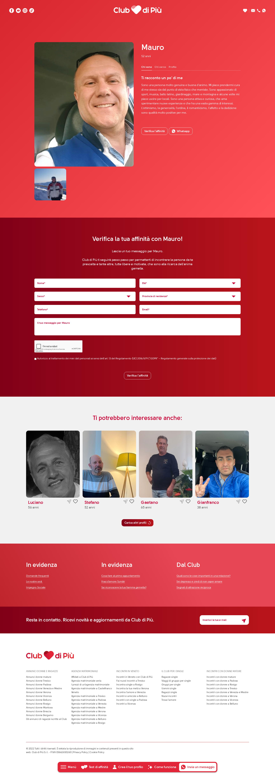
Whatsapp (183, 131)
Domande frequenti (37, 575)
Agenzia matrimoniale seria (86, 680)
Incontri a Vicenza (126, 703)
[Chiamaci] (258, 9)
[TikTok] (31, 9)
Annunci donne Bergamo (39, 715)
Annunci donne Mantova (39, 707)
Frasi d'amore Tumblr (113, 581)
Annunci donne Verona (38, 692)
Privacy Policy (80, 752)
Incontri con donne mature (221, 677)
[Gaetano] (165, 464)
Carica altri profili (135, 522)
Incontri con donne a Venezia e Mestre (227, 692)
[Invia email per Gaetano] (182, 502)
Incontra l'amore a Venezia (130, 692)
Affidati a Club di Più (82, 677)
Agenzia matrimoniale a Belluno (88, 719)
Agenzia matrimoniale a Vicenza (88, 715)
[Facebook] (11, 9)
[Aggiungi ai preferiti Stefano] (131, 502)
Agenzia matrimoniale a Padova (88, 700)
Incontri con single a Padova (131, 700)
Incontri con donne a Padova (222, 680)
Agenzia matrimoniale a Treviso (88, 696)
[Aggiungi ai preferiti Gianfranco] (244, 502)
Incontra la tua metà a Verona (132, 688)
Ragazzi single (169, 692)
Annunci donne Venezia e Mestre (44, 688)
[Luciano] (53, 464)
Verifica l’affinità (154, 131)
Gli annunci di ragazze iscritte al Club (46, 719)
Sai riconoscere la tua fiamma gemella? (123, 587)
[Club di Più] (137, 9)
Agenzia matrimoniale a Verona (88, 711)
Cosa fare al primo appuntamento (120, 575)
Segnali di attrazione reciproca (193, 587)
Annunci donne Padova (38, 684)
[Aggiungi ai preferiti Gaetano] (188, 502)
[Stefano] (109, 464)
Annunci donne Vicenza (39, 696)
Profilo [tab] (172, 66)
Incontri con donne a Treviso (222, 688)
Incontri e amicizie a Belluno (131, 696)
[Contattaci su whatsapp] (264, 9)
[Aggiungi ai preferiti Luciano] (75, 502)
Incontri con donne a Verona (222, 696)
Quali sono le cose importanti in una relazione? (203, 575)
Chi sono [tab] (146, 66)
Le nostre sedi (34, 581)
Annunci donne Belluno (38, 700)
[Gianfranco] (222, 464)
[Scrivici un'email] (253, 9)
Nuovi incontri (169, 696)
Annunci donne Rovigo (38, 703)
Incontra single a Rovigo (129, 684)
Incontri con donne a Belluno (222, 703)
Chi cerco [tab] (160, 66)
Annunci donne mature (38, 677)
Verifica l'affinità (137, 375)
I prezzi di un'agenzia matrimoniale (90, 684)
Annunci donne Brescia (38, 711)
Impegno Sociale (36, 587)
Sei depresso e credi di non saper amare (199, 581)
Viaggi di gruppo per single (176, 680)
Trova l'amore (169, 700)
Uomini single (169, 688)
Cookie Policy (97, 752)
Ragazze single (170, 677)
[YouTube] (18, 9)
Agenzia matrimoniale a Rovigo (88, 722)
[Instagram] (25, 9)
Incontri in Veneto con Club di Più (134, 677)
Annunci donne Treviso (38, 680)
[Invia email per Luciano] (69, 502)
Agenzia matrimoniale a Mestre (88, 707)
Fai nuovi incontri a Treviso (130, 680)
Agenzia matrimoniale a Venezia (88, 703)
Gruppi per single (171, 684)
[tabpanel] (191, 95)
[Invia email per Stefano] (125, 502)
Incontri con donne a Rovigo (222, 684)
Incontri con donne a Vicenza (222, 700)
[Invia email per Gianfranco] (238, 502)
